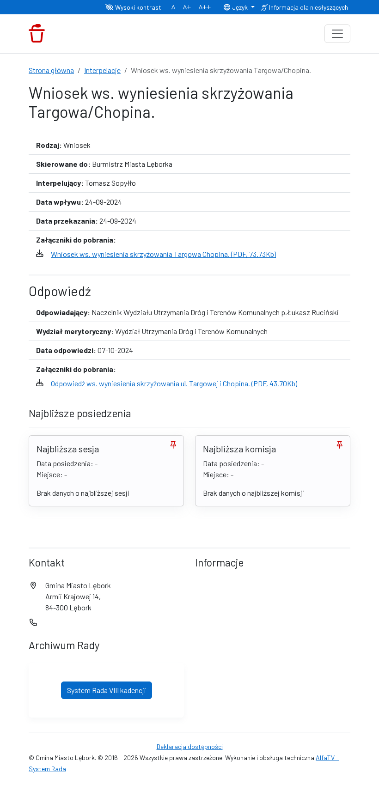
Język (240, 7)
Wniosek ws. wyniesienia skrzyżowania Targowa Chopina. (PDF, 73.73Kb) (163, 253)
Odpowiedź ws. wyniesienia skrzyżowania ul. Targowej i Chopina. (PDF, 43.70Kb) (174, 383)
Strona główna (51, 70)
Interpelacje (102, 70)
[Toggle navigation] (337, 33)
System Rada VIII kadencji (106, 690)
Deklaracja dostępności (190, 746)
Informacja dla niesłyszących (308, 7)
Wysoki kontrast (137, 7)
